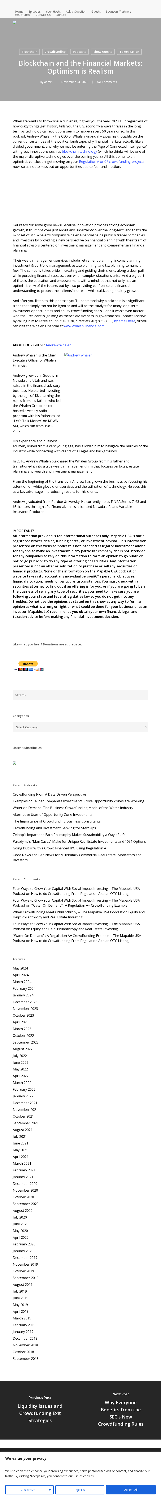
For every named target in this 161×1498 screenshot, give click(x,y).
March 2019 (22, 1318)
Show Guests (102, 52)
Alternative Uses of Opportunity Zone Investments (52, 814)
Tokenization (129, 52)
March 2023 (22, 1028)
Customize (28, 1490)
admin (48, 82)
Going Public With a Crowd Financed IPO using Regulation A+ (60, 848)
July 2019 (20, 1291)
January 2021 (23, 1177)
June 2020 (20, 1224)
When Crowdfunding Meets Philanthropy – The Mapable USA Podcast (67, 912)
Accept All (131, 1490)
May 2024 (20, 968)
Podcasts (79, 52)
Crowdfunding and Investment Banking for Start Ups (54, 828)
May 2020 (20, 1230)
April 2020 (21, 1237)
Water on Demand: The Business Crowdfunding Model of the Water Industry (73, 807)
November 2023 (25, 1008)
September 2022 (26, 1042)
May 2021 (20, 1150)
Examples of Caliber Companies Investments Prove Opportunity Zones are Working (78, 801)
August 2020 (22, 1210)
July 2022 (20, 1055)
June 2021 (20, 1143)
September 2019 (26, 1277)
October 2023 (23, 1015)
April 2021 (21, 1156)
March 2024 (22, 981)
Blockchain (29, 52)
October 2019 (23, 1271)
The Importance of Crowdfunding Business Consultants (57, 821)
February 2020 (24, 1244)
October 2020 (23, 1197)
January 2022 (23, 1096)
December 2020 (25, 1183)
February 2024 (24, 988)
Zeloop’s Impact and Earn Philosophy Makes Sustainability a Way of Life (69, 834)
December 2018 (25, 1338)
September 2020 (26, 1203)
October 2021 (23, 1116)
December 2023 (25, 1002)
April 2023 (21, 1022)
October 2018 (23, 1352)
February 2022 (24, 1089)
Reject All (80, 1490)
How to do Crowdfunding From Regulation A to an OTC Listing (80, 893)
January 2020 (23, 1251)
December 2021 (25, 1103)
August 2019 (22, 1284)
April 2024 (21, 975)
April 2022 (21, 1076)
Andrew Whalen (58, 345)
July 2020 (20, 1217)
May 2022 (20, 1069)
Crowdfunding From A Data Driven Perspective (49, 794)
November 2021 (25, 1109)
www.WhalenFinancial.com (84, 326)
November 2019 (25, 1264)
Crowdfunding (55, 52)
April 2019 (21, 1311)
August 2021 (22, 1129)
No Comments (107, 82)
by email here (124, 321)
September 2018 (26, 1358)
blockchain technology (79, 151)
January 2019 (23, 1331)
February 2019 (24, 1325)
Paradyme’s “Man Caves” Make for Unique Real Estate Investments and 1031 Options (79, 841)
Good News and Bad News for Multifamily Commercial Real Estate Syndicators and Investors (77, 857)
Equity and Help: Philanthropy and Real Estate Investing (74, 929)
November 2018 (25, 1345)
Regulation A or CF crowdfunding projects (111, 161)
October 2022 (23, 1035)
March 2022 (22, 1082)
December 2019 (25, 1257)
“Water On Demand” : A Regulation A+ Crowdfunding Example (79, 905)
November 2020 (25, 1190)
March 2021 (22, 1163)
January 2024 (23, 995)
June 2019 (20, 1298)
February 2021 (24, 1170)
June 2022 (20, 1062)
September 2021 (26, 1123)
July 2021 (20, 1136)
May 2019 (20, 1304)
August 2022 (22, 1049)
